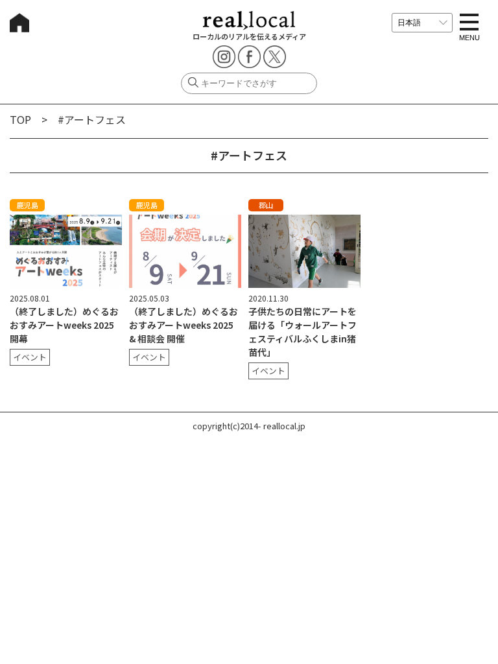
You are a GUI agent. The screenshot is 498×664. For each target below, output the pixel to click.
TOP (20, 119)
